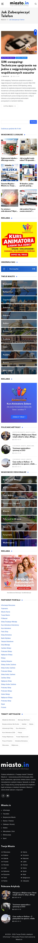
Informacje (6, 810)
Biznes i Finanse (8, 821)
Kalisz (23, 459)
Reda (24, 874)
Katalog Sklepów (6, 661)
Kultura (5, 828)
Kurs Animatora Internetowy (10, 625)
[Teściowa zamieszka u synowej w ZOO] (5, 449)
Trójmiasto (4, 608)
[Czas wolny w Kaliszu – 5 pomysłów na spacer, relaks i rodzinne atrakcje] (5, 463)
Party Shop (4, 631)
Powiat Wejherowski (22, 737)
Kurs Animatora (6, 628)
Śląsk (3, 704)
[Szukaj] (36, 4)
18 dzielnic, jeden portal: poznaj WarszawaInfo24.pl (28, 186)
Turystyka (6, 814)
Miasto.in (6, 76)
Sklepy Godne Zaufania (8, 664)
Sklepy (3, 658)
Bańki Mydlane (6, 638)
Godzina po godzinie (7, 129)
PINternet (4, 618)
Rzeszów (6, 874)
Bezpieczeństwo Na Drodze (10, 724)
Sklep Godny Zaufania (8, 668)
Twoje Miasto (5, 615)
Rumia (33, 432)
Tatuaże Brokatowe (7, 641)
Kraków (5, 855)
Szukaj (33, 122)
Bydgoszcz (26, 878)
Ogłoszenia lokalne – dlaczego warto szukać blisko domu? (9, 160)
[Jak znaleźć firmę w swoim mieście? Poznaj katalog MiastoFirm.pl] (28, 197)
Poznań (3, 707)
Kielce (25, 868)
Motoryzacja (7, 835)
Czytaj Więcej (8, 106)
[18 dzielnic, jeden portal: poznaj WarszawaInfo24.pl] (28, 172)
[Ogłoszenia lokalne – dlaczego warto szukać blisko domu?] (9, 147)
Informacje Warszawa (8, 605)
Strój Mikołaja (5, 645)
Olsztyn (25, 865)
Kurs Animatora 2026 (8, 732)
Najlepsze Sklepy (6, 655)
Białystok (26, 858)
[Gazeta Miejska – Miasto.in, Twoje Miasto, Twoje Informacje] (9, 172)
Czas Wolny (16, 445)
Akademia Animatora (8, 720)
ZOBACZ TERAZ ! (19, 417)
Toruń (5, 878)
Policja (20, 732)
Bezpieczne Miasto (19, 432)
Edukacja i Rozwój (8, 824)
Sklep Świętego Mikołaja (9, 622)
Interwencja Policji (7, 728)
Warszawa (30, 445)
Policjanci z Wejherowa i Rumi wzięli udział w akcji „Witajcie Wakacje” (24, 437)
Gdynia (31, 724)
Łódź (5, 868)
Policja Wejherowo (7, 737)
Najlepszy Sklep (6, 681)
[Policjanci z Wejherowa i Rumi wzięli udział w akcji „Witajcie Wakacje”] (5, 435)
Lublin (24, 862)
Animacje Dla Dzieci (24, 720)
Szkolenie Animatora (21, 741)
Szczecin (26, 855)
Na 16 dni (18, 129)
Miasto (28, 432)
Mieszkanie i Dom (9, 831)
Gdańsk (24, 724)
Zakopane (26, 881)
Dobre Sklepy (5, 694)
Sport (4, 838)
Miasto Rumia (5, 612)
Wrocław (6, 865)
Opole (24, 871)
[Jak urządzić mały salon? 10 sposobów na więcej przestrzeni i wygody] (28, 147)
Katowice (6, 871)
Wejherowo (14, 745)
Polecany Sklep (6, 688)
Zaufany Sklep (5, 678)
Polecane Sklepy (6, 651)
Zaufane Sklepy (6, 648)
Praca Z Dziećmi (7, 741)
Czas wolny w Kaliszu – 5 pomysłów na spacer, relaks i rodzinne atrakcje (24, 464)
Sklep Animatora (6, 635)
